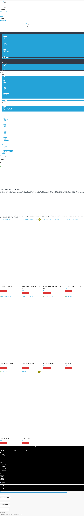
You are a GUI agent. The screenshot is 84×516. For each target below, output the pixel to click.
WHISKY (3, 33)
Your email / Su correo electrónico (5, 497)
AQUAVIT (5, 64)
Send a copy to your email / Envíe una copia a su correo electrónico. (10, 514)
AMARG (4, 65)
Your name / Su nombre (4, 501)
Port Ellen (5, 89)
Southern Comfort (6, 51)
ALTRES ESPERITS (4, 63)
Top (0, 491)
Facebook (3, 486)
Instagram (3, 488)
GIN (4, 69)
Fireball (4, 38)
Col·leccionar (5, 58)
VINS (2, 60)
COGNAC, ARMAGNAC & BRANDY (8, 68)
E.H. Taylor (5, 53)
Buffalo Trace (5, 36)
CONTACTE (3, 70)
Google (3, 485)
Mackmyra (5, 45)
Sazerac (5, 49)
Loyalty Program (4, 468)
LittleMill (5, 43)
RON (2, 62)
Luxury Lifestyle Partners (6, 455)
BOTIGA (3, 32)
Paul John (5, 46)
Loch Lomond (5, 44)
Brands (3, 454)
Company (3, 466)
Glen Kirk (5, 82)
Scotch (4, 55)
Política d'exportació (5, 472)
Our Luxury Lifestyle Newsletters (7, 456)
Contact (3, 458)
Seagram (5, 50)
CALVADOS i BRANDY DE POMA (8, 66)
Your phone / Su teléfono (4, 504)
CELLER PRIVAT (4, 59)
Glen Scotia (5, 42)
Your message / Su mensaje (4, 507)
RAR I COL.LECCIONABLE (5, 57)
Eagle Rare (5, 37)
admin (9, 156)
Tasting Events (4, 464)
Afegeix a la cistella (3, 290)
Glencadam (5, 39)
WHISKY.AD (1, 72)
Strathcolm (5, 52)
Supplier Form (4, 470)
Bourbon (5, 56)
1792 (4, 76)
